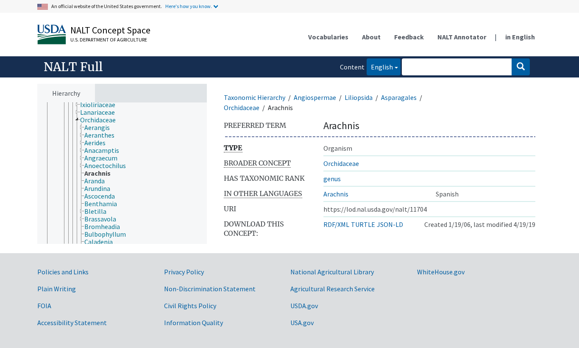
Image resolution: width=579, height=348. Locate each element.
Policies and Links (63, 272)
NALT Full (73, 67)
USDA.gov (304, 305)
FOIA (44, 305)
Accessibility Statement (72, 322)
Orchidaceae (241, 107)
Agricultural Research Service (332, 288)
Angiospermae (315, 97)
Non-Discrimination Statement (210, 288)
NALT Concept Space (110, 30)
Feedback (409, 37)
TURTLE (363, 224)
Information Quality (193, 322)
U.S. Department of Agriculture (108, 39)
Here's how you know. (188, 6)
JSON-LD (390, 224)
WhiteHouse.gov (441, 272)
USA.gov (302, 322)
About (371, 37)
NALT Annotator (461, 37)
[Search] (521, 66)
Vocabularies (328, 37)
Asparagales (399, 97)
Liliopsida (359, 97)
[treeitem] (101, 104)
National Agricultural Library (332, 272)
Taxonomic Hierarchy (254, 97)
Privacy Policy (184, 272)
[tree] (122, 173)
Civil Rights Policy (190, 305)
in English (520, 37)
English (380, 66)
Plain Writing (56, 288)
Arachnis (335, 194)
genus (332, 178)
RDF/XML (336, 224)
